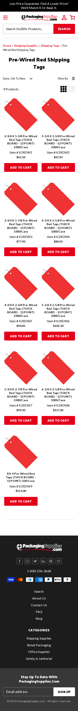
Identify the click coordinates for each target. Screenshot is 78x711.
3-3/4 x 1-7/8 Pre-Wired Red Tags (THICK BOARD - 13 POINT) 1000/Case (20, 226)
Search (64, 28)
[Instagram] (27, 561)
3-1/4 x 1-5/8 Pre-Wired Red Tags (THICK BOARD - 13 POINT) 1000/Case (58, 141)
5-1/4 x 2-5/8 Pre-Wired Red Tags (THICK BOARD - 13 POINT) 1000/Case (58, 310)
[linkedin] (43, 561)
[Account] (64, 17)
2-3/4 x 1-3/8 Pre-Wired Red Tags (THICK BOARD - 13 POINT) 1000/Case (20, 141)
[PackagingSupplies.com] (39, 17)
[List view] (72, 89)
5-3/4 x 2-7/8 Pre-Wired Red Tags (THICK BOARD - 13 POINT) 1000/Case (20, 395)
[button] (5, 17)
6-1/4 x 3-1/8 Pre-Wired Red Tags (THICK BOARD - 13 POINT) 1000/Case (58, 395)
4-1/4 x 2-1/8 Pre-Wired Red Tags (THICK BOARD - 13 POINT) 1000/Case (58, 226)
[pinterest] (51, 561)
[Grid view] (63, 89)
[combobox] (28, 29)
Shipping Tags (50, 45)
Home (7, 45)
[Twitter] (35, 561)
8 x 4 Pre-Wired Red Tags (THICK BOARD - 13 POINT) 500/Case (21, 477)
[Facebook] (20, 561)
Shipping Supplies (26, 45)
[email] (59, 561)
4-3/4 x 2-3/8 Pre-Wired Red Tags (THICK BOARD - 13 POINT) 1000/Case (20, 310)
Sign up (64, 691)
